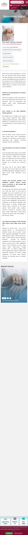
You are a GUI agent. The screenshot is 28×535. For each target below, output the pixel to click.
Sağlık (4, 298)
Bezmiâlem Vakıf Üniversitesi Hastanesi (12, 49)
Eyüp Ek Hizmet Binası (8, 61)
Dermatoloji (5, 66)
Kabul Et (9, 533)
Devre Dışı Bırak (18, 533)
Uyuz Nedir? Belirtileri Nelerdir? (10, 300)
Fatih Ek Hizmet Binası (8, 57)
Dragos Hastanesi (7, 53)
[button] (26, 2)
